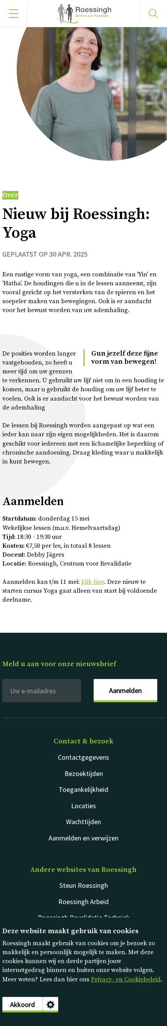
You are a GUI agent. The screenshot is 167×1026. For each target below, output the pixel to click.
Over (10, 195)
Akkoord (22, 1004)
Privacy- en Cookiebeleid (126, 979)
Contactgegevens (83, 757)
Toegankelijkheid (83, 789)
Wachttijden (83, 821)
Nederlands (83, 13)
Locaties (83, 805)
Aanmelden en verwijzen (83, 837)
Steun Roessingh (83, 885)
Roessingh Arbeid (83, 901)
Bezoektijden (83, 773)
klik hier (92, 582)
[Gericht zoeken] (153, 13)
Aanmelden (125, 690)
